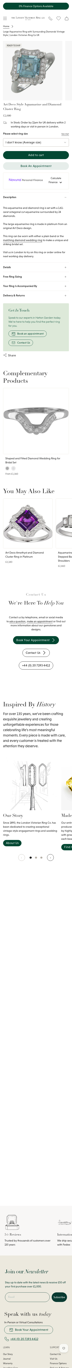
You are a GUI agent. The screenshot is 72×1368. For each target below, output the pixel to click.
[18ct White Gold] (13, 468)
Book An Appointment (36, 166)
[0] (31, 859)
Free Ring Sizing (12, 276)
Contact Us (23, 342)
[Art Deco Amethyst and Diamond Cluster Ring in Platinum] (27, 523)
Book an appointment (30, 333)
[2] (41, 859)
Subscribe (59, 1297)
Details (7, 267)
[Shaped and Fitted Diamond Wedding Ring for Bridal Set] (36, 421)
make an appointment (40, 621)
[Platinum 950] (7, 468)
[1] (36, 859)
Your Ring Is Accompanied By (20, 286)
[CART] (67, 18)
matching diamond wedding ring (22, 240)
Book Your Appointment (31, 1329)
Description (9, 197)
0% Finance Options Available (36, 6)
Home (6, 26)
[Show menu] (5, 18)
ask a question (17, 621)
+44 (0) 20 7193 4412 (24, 1339)
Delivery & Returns (14, 295)
